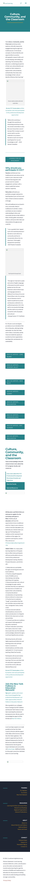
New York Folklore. (16, 718)
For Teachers (23, 790)
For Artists (24, 792)
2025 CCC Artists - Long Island (15, 355)
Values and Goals (22, 829)
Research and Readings (20, 807)
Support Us (24, 842)
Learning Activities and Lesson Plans (17, 805)
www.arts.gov (11, 749)
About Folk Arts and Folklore (19, 825)
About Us (24, 823)
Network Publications (21, 812)
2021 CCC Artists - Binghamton (13, 437)
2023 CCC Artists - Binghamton (13, 403)
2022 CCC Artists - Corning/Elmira (13, 416)
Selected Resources (12, 488)
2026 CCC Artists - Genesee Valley (13, 366)
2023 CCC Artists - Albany (13, 392)
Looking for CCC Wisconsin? (15, 159)
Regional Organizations (20, 810)
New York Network (22, 794)
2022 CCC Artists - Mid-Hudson (14, 426)
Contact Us (24, 846)
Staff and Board (23, 827)
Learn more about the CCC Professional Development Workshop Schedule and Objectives (14, 477)
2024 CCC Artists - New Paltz (15, 382)
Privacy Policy (7, 880)
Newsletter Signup (22, 844)
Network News (23, 840)
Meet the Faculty (11, 484)
